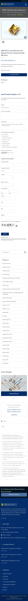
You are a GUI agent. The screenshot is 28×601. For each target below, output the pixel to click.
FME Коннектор (6, 319)
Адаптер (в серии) (7, 297)
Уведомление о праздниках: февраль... (11, 548)
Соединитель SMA (7, 334)
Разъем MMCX (6, 327)
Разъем (18, 469)
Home (8, 14)
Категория (13, 14)
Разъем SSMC (5, 352)
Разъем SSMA (5, 345)
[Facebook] (1, 518)
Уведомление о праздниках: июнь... (10, 560)
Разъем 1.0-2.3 (6, 305)
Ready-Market (19, 598)
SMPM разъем (6, 270)
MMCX (6, 471)
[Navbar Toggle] (25, 4)
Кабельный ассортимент (9, 584)
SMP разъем (20, 14)
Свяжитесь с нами (15, 474)
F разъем (4, 316)
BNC (13, 471)
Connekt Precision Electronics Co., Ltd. (17, 596)
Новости (5, 587)
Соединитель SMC (7, 341)
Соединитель (22, 469)
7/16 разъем (5, 356)
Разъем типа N (6, 330)
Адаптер (12, 469)
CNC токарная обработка (9, 581)
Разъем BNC (5, 312)
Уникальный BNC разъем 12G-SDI (10, 278)
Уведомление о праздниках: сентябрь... (11, 554)
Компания (5, 576)
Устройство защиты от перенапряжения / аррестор (12, 293)
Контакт (5, 589)
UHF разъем (5, 363)
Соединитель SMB (7, 337)
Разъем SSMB (5, 348)
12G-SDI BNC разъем (7, 281)
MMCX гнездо (22, 471)
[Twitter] (3, 518)
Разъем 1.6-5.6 (6, 308)
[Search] (25, 252)
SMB (11, 471)
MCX (3, 471)
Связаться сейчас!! (14, 494)
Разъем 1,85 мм (6, 263)
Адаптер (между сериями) (9, 301)
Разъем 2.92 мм (6, 267)
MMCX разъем (17, 471)
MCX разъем (5, 323)
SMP (3, 426)
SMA (8, 471)
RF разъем (5, 579)
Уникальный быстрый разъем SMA (11, 289)
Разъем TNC (5, 359)
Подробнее (14, 414)
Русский (25, 1)
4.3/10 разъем (6, 274)
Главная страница (7, 573)
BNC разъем (4, 474)
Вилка (15, 469)
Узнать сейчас (14, 74)
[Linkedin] (5, 518)
